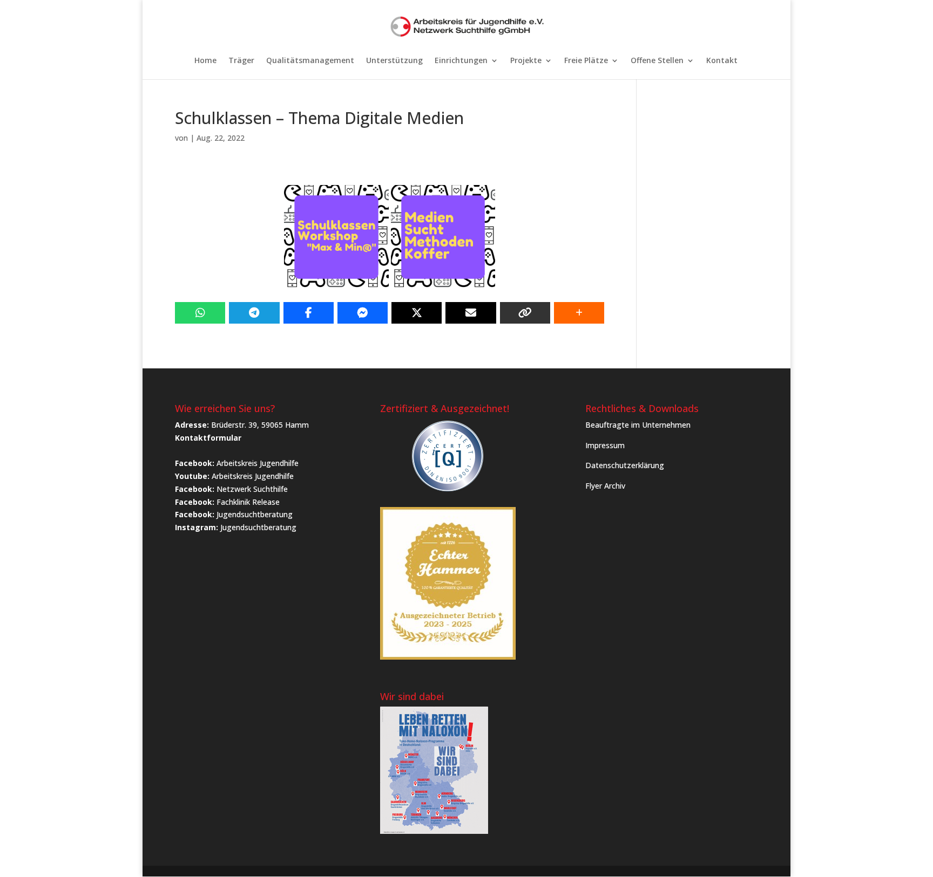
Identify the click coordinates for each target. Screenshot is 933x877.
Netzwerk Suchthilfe (252, 489)
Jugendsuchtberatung (255, 514)
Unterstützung (394, 61)
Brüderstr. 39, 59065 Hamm (260, 425)
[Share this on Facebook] (308, 313)
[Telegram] (254, 313)
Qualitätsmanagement (310, 61)
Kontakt (722, 61)
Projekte (526, 61)
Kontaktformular (208, 438)
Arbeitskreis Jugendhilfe (258, 463)
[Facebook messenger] (362, 313)
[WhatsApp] (200, 313)
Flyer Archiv (605, 486)
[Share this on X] (416, 313)
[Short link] (525, 313)
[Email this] (470, 313)
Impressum (605, 445)
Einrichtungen (461, 61)
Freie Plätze (586, 61)
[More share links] (579, 313)
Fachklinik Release (248, 502)
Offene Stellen (657, 61)
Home (205, 61)
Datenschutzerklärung (624, 465)
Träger (241, 61)
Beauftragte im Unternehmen (638, 425)
